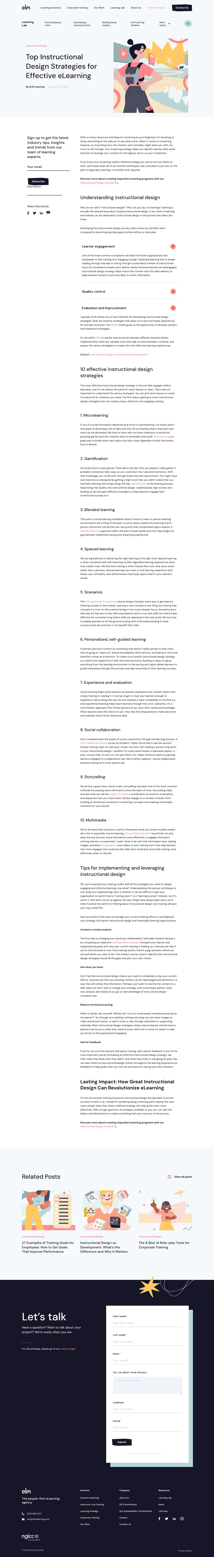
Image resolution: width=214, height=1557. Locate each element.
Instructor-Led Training (92, 1504)
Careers (123, 1517)
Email (117, 1354)
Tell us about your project (130, 1372)
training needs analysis (125, 942)
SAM (98, 337)
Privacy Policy (185, 1551)
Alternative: (34, 186)
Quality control (93, 291)
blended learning (90, 531)
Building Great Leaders (109, 24)
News (161, 1504)
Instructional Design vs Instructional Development (119, 354)
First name (120, 1316)
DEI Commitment (128, 1504)
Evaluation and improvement (104, 308)
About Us (136, 7)
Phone (117, 1421)
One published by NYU (138, 833)
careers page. (68, 1348)
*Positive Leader (156, 7)
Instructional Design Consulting (98, 1126)
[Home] (27, 8)
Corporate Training (77, 7)
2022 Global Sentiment (93, 743)
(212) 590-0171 (34, 1513)
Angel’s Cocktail (118, 794)
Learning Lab (118, 7)
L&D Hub (163, 1511)
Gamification (138, 483)
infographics (109, 845)
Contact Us (182, 7)
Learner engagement (98, 246)
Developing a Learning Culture (82, 24)
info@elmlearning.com (38, 1519)
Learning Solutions (51, 7)
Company (118, 1402)
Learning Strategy (89, 1511)
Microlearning (162, 436)
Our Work (99, 7)
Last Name (120, 1335)
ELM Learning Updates (137, 24)
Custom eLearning (89, 1498)
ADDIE (114, 325)
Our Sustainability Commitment (135, 1511)
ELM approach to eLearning (101, 601)
